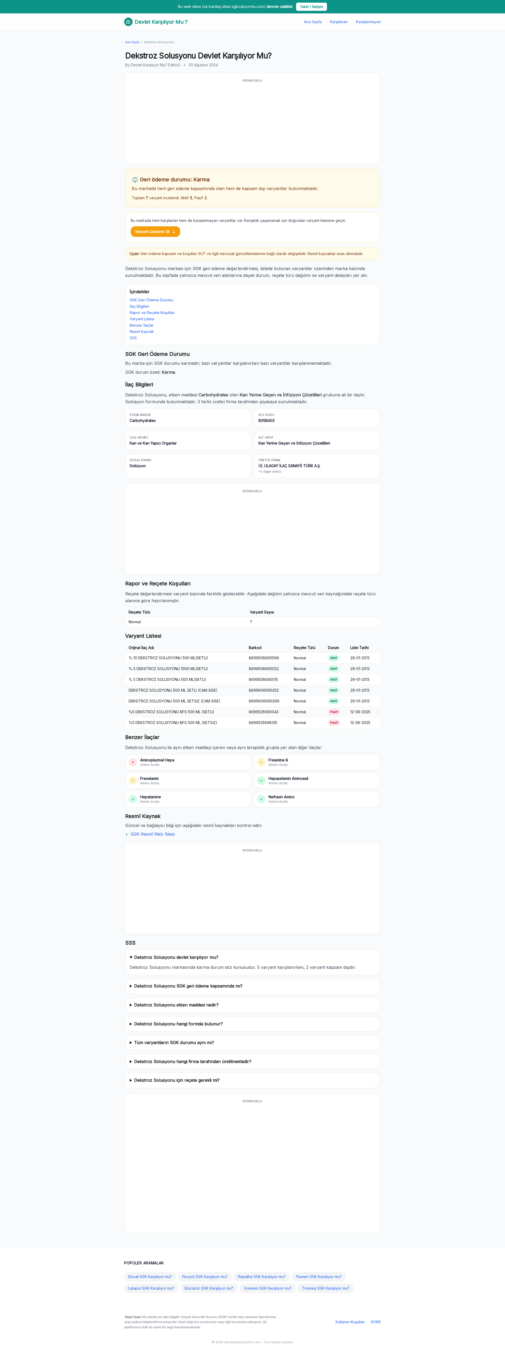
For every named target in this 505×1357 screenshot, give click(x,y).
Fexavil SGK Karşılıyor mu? (205, 1276)
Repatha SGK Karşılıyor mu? (262, 1276)
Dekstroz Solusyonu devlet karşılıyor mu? (176, 957)
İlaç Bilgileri (139, 306)
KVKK (376, 1322)
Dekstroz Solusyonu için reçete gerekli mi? (177, 1080)
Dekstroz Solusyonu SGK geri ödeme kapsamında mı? (188, 986)
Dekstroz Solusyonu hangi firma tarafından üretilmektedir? (192, 1061)
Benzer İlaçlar (142, 325)
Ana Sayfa (313, 21)
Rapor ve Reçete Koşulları (152, 312)
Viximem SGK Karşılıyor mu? (267, 1288)
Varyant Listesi (142, 319)
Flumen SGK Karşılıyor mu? (319, 1276)
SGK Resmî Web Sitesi (152, 834)
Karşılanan (339, 21)
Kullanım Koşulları (350, 1322)
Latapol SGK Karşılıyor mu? (151, 1288)
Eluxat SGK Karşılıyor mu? (150, 1276)
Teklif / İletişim (311, 6)
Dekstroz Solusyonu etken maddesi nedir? (176, 1004)
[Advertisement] (252, 121)
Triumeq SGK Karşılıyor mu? (325, 1288)
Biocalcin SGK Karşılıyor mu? (209, 1288)
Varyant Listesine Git (155, 231)
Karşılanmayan (368, 21)
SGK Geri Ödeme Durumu (151, 300)
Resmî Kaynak (142, 331)
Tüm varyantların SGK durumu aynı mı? (174, 1042)
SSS (133, 338)
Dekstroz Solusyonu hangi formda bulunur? (178, 1023)
